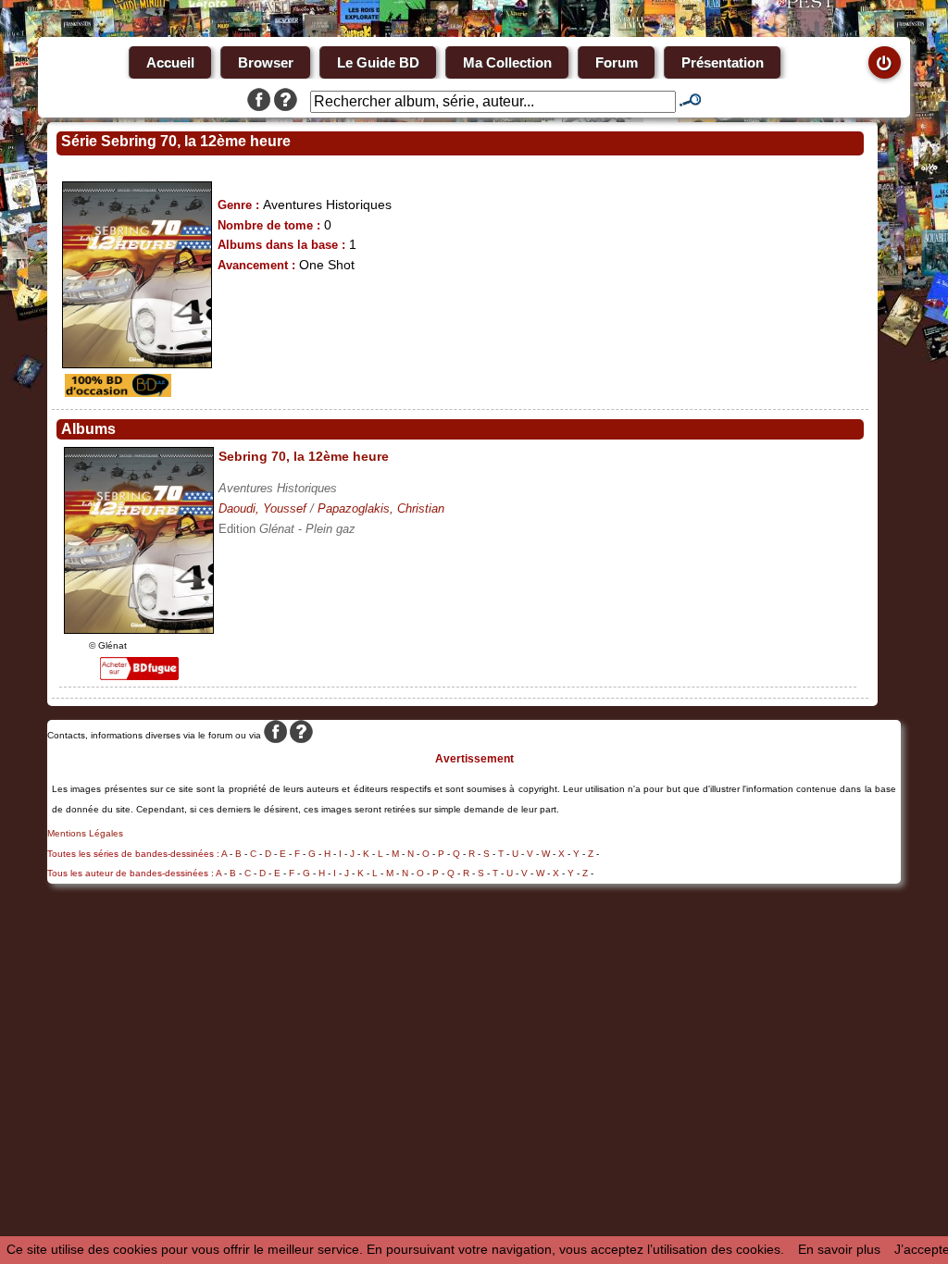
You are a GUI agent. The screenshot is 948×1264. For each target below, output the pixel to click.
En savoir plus (839, 1249)
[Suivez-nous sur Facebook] (258, 101)
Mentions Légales (85, 833)
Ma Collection (507, 62)
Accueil (170, 62)
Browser (265, 62)
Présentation (722, 62)
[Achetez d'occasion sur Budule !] (115, 392)
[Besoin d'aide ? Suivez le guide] (285, 101)
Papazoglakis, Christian (381, 508)
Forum (616, 62)
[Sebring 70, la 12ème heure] (139, 629)
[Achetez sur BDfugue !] (139, 675)
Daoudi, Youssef (262, 508)
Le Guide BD (378, 62)
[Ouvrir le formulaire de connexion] (884, 62)
